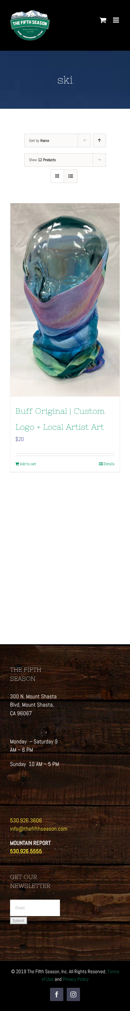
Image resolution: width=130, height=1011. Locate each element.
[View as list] (70, 176)
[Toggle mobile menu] (116, 20)
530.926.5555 (26, 851)
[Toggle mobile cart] (103, 20)
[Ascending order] (99, 140)
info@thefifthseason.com (38, 828)
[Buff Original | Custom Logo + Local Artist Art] (65, 300)
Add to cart (28, 464)
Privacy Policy (76, 979)
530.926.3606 (26, 820)
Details (109, 464)
